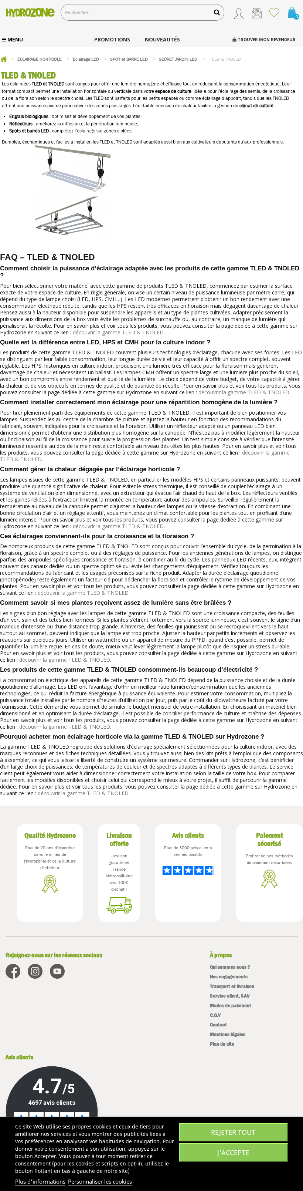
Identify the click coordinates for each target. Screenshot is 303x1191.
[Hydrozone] (30, 12)
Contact (218, 1025)
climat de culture (256, 105)
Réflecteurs (21, 124)
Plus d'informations (40, 1181)
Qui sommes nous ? (230, 967)
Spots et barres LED (29, 131)
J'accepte (233, 1152)
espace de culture (173, 91)
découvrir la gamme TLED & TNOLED (118, 332)
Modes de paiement (230, 1005)
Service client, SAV (229, 996)
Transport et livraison (232, 986)
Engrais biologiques (28, 116)
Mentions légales (227, 1034)
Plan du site (222, 1044)
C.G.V (215, 1015)
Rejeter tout (233, 1132)
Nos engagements (229, 977)
